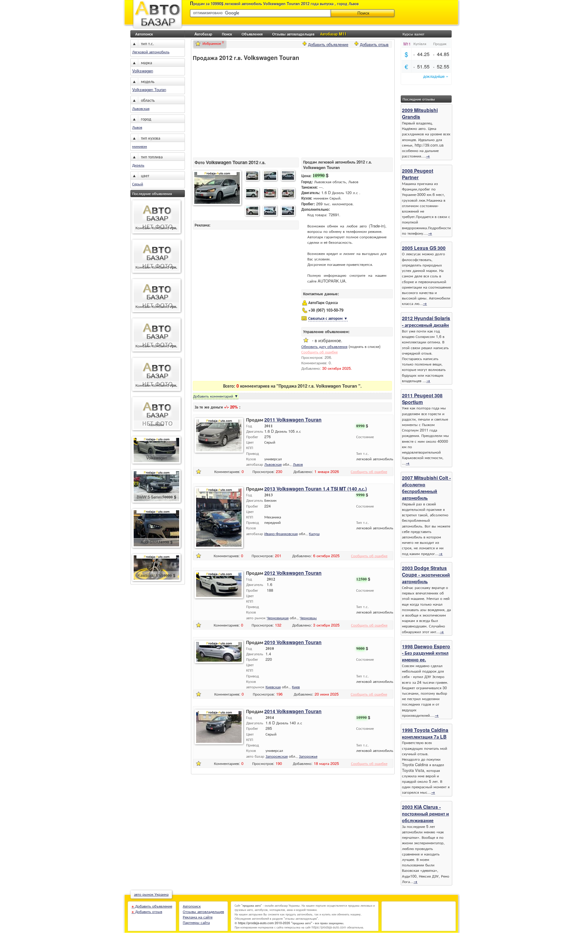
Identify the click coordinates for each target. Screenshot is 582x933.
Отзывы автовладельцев (293, 34)
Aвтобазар (203, 34)
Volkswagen (142, 71)
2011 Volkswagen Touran (293, 419)
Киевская (273, 687)
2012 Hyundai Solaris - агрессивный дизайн (426, 321)
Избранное (213, 43)
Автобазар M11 (333, 34)
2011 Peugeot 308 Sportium (422, 398)
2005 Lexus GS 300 (424, 247)
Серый (137, 184)
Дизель (138, 165)
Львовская (140, 108)
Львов (137, 127)
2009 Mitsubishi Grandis (420, 113)
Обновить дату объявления (324, 346)
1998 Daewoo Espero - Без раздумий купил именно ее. (426, 653)
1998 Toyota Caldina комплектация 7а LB (425, 733)
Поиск (227, 34)
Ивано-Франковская (281, 533)
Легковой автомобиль (150, 52)
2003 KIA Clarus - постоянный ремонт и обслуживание (425, 813)
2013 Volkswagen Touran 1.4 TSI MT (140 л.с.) (315, 488)
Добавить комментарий (215, 396)
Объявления (252, 34)
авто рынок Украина (151, 894)
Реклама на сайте (197, 917)
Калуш (314, 533)
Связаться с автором (328, 318)
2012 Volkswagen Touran (293, 572)
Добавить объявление (328, 43)
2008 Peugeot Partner (417, 174)
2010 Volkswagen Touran (293, 642)
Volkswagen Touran (149, 89)
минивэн (139, 146)
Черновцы (308, 617)
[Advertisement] (244, 109)
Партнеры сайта (196, 922)
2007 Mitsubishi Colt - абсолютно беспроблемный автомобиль (426, 487)
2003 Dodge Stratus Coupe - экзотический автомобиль (426, 574)
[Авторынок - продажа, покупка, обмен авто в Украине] (157, 28)
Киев (296, 687)
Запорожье (308, 756)
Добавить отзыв (374, 43)
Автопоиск (144, 34)
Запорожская (277, 756)
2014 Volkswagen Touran (293, 711)
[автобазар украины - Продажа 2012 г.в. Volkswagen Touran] (217, 188)
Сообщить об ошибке (319, 352)
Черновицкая (278, 617)
